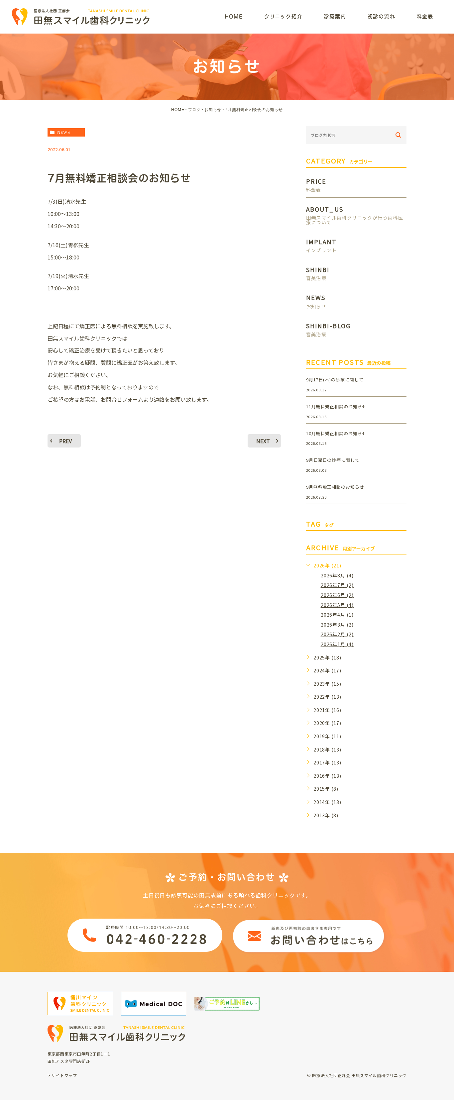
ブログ (194, 109)
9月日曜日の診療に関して (333, 460)
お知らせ (212, 109)
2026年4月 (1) (337, 614)
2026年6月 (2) (337, 595)
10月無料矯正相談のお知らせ (336, 433)
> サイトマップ (62, 1075)
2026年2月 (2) (337, 634)
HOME (177, 109)
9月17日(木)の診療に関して (335, 379)
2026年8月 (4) (337, 575)
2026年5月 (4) (337, 605)
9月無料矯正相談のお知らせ (335, 487)
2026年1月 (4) (337, 644)
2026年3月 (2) (337, 624)
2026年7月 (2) (337, 585)
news (63, 132)
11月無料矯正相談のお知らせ (336, 406)
